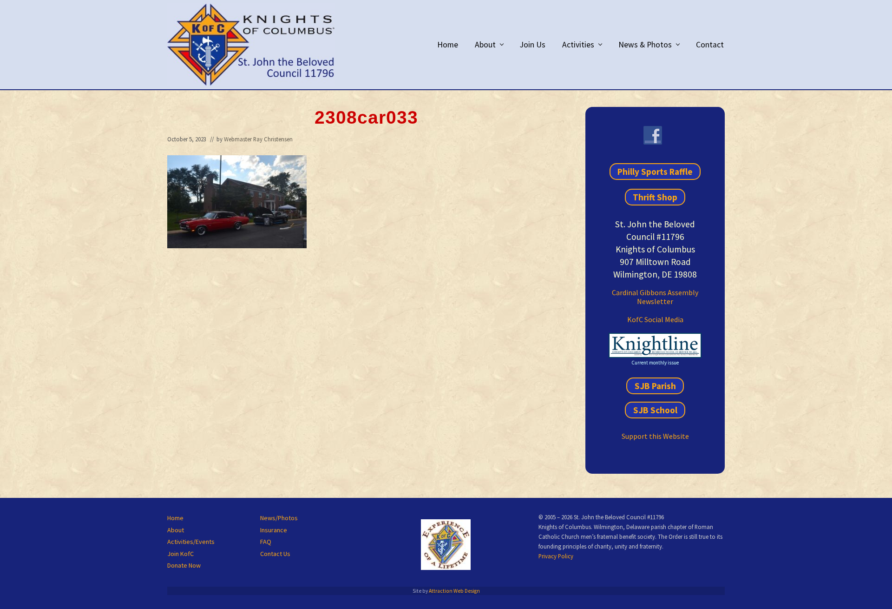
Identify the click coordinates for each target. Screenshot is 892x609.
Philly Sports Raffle (655, 171)
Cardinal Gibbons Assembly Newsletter (655, 297)
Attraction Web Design (454, 591)
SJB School (655, 410)
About (175, 530)
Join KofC (180, 553)
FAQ (265, 541)
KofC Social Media (655, 319)
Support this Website (655, 436)
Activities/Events (191, 541)
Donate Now (184, 565)
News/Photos (279, 518)
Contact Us (275, 553)
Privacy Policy (555, 556)
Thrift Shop (655, 197)
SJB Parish (655, 385)
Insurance (273, 530)
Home (175, 518)
